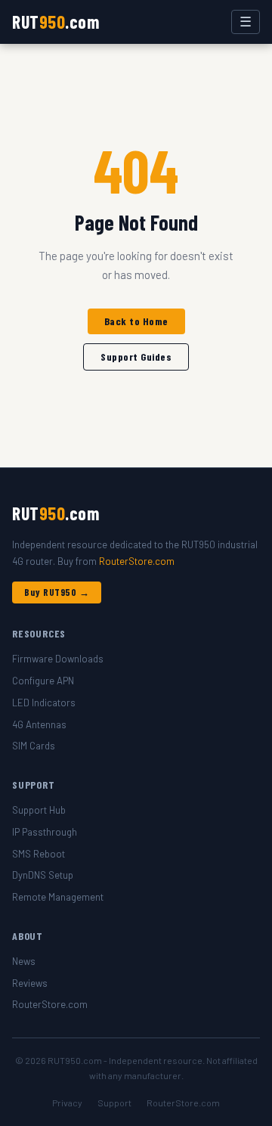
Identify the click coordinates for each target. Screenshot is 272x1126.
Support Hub (39, 810)
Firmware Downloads (58, 659)
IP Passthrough (44, 832)
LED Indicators (44, 702)
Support (114, 1102)
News (24, 961)
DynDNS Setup (42, 875)
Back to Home (136, 321)
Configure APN (43, 681)
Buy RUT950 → (56, 592)
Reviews (30, 983)
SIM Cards (33, 746)
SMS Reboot (38, 854)
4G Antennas (39, 724)
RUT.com (55, 22)
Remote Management (58, 897)
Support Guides (136, 356)
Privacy (67, 1102)
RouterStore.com (137, 561)
